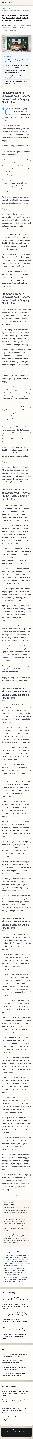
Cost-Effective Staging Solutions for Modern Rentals (17, 61)
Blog (8, 8)
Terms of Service (15, 1434)
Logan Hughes (7, 25)
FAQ (21, 1434)
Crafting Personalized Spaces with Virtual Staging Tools (16, 66)
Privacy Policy (22, 1431)
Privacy (24, 1281)
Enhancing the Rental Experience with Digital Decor (16, 82)
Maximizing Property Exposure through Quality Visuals (15, 71)
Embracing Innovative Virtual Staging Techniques (14, 77)
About (14, 1281)
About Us (9, 1431)
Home (3, 8)
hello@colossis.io (16, 1429)
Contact (18, 1281)
